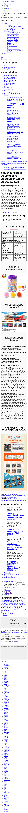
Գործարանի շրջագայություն (16, 28)
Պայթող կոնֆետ (12, 41)
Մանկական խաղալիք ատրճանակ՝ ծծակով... (15, 105)
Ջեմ (8, 47)
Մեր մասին (7, 25)
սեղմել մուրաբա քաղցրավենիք (11, 604)
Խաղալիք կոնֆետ (13, 37)
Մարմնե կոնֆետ (12, 35)
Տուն (5, 23)
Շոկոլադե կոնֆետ (13, 34)
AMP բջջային (18, 600)
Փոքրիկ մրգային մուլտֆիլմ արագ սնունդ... (13, 119)
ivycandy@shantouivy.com (7, 1)
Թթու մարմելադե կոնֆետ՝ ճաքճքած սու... (14, 146)
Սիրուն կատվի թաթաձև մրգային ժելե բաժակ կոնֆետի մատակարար (15, 546)
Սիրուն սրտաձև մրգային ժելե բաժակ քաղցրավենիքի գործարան (15, 532)
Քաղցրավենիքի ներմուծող (9, 601)
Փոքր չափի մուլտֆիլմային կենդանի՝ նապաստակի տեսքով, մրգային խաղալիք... (13, 565)
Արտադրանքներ (9, 31)
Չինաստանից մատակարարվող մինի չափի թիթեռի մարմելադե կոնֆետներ (13, 496)
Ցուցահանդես (11, 29)
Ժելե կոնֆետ (11, 44)
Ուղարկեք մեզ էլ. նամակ (9, 212)
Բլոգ (5, 53)
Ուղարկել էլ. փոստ (7, 613)
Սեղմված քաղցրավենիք (15, 50)
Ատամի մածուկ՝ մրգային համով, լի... (14, 157)
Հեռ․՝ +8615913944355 (10, 587)
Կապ (5, 55)
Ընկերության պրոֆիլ (14, 26)
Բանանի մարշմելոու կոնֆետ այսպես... (15, 132)
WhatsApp (5, 615)
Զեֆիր (9, 43)
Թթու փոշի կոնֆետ (13, 49)
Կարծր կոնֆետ (12, 38)
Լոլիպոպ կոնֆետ (12, 40)
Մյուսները (10, 52)
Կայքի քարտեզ (8, 600)
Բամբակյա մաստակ (14, 32)
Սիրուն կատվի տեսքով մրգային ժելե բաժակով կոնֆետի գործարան (15, 516)
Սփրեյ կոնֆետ (12, 46)
